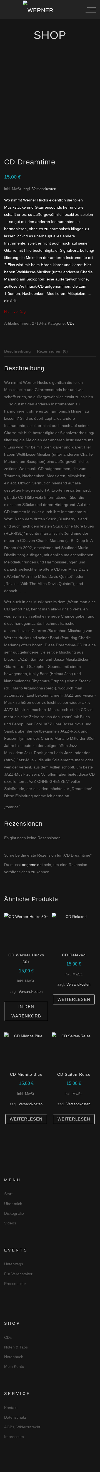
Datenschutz (15, 1417)
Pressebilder (15, 1283)
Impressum (14, 1436)
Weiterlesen (74, 999)
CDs (70, 323)
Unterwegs (13, 1264)
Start (8, 1194)
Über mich (13, 1203)
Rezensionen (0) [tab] (52, 351)
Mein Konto (14, 1366)
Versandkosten (44, 189)
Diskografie (14, 1213)
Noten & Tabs (16, 1347)
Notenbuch (13, 1357)
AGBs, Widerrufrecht (22, 1427)
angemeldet (32, 864)
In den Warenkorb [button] (26, 1011)
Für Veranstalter (18, 1274)
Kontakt (11, 1407)
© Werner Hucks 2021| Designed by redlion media (50, 1467)
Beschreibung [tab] (17, 351)
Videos (10, 1223)
